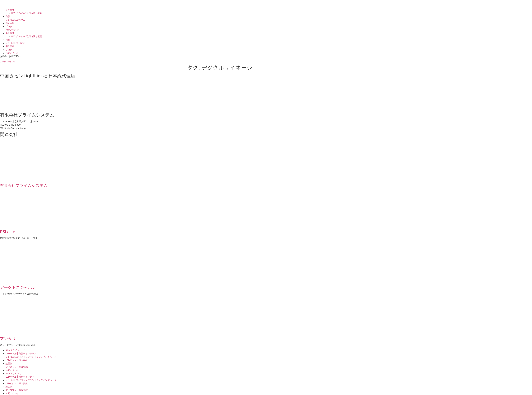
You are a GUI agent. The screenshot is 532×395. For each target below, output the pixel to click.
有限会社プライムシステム (24, 185)
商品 (8, 16)
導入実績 (10, 23)
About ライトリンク (16, 350)
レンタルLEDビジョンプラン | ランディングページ (31, 356)
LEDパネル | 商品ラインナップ (21, 353)
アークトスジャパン (18, 287)
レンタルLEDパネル (15, 19)
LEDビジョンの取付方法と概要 (26, 13)
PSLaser (7, 231)
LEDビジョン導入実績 (17, 360)
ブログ (9, 26)
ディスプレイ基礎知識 (17, 366)
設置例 (9, 363)
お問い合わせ (12, 29)
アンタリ (8, 338)
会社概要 (10, 9)
